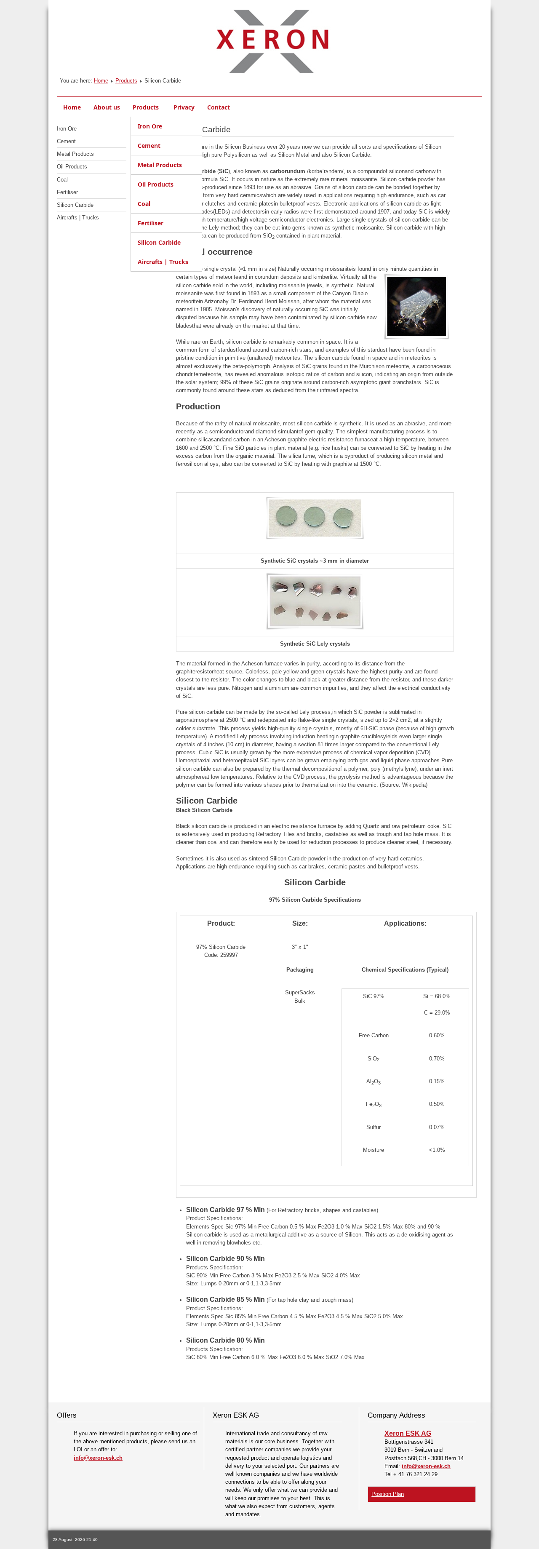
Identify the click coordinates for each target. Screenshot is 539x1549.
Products (126, 80)
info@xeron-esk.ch (98, 1458)
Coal (62, 179)
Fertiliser (67, 192)
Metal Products (75, 154)
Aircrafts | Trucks (78, 217)
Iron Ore (67, 129)
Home (101, 80)
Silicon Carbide (75, 205)
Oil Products (72, 166)
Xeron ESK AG (407, 1433)
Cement (66, 141)
